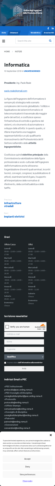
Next (6, 213)
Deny (27, 466)
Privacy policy (27, 481)
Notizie (18, 52)
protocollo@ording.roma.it (16, 403)
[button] (50, 435)
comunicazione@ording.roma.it (18, 409)
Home (7, 52)
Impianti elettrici (14, 217)
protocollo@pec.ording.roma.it (18, 390)
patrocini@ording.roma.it (16, 422)
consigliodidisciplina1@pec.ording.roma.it (23, 396)
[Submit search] (50, 41)
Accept (27, 458)
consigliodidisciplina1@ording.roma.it (21, 415)
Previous (8, 200)
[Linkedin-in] (52, 28)
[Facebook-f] (48, 28)
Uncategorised (32, 71)
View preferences (27, 474)
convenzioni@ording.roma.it (17, 428)
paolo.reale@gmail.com (15, 91)
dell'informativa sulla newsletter (30, 363)
